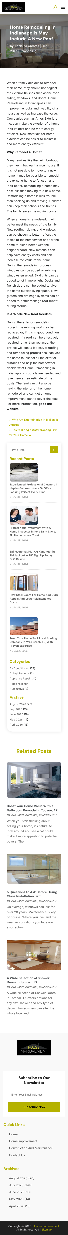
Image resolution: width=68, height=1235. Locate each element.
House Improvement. (47, 1226)
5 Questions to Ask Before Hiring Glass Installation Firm (32, 894)
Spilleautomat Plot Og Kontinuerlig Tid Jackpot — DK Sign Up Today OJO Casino (32, 555)
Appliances (16, 683)
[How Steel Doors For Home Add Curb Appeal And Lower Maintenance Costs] (24, 583)
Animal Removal (19, 673)
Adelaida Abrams (27, 46)
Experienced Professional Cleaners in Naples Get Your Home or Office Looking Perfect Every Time (34, 488)
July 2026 (16, 709)
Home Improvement (23, 1141)
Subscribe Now (34, 1107)
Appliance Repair (20, 678)
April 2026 (16, 724)
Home (13, 1134)
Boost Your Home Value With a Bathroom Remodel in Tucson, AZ (32, 808)
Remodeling (28, 51)
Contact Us (17, 1155)
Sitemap (47, 1229)
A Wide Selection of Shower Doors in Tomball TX (28, 980)
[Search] (54, 449)
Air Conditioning (19, 668)
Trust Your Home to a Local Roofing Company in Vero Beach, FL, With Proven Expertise (33, 642)
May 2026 (16, 719)
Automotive (17, 688)
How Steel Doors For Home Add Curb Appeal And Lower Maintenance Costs (34, 598)
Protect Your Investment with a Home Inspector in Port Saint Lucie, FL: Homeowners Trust (33, 531)
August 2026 (18, 704)
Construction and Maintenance (31, 1148)
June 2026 (16, 714)
